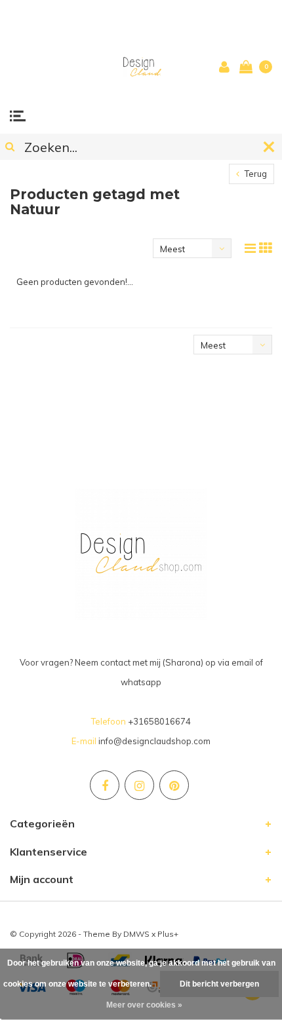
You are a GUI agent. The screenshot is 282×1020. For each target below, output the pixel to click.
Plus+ (167, 934)
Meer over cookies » (144, 1005)
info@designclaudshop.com (154, 741)
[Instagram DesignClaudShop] (139, 785)
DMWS (136, 934)
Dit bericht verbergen (219, 984)
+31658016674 (159, 721)
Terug (255, 173)
